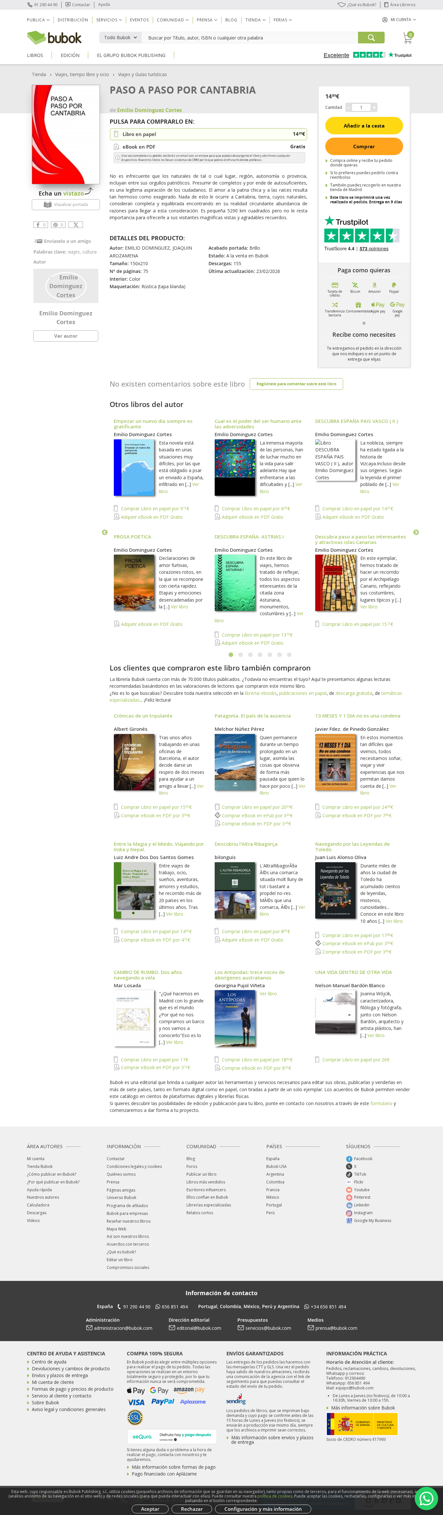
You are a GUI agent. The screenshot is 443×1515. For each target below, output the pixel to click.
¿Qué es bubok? (121, 1252)
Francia (273, 1190)
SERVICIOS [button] (106, 20)
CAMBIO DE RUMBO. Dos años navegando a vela (148, 975)
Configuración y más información (263, 1509)
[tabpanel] (260, 532)
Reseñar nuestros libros (128, 1221)
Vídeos (33, 1220)
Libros (35, 55)
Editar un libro (120, 1259)
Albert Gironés (131, 729)
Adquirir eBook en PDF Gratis (151, 517)
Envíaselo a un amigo (67, 241)
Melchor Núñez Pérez (239, 729)
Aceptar (150, 1509)
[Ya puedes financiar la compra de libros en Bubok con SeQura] (172, 1436)
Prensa (113, 1182)
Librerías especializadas (208, 1205)
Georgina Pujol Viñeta (240, 985)
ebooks (269, 693)
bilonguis (225, 857)
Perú (270, 1212)
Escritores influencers (206, 1190)
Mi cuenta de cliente (53, 1382)
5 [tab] (270, 655)
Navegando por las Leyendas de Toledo (352, 847)
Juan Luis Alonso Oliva (340, 857)
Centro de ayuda (49, 1362)
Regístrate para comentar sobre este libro (296, 384)
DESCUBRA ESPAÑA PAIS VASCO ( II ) (356, 421)
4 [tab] (260, 655)
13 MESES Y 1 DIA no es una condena (358, 715)
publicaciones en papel (303, 693)
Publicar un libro (201, 1174)
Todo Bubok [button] (117, 37)
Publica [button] (36, 20)
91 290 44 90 (45, 4)
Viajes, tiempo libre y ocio (82, 74)
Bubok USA (276, 1166)
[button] (399, 19)
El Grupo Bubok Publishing (131, 55)
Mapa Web (116, 1229)
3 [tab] (250, 655)
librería (252, 693)
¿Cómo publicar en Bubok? (51, 1174)
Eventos (139, 20)
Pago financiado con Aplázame (164, 1474)
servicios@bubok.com (268, 1328)
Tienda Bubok (40, 1166)
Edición (70, 55)
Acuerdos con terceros (128, 1244)
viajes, (75, 252)
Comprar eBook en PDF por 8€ (256, 1068)
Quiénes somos (121, 1174)
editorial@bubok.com (199, 1328)
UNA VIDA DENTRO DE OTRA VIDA (353, 972)
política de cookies (274, 1496)
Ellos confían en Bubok (207, 1197)
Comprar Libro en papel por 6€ (255, 508)
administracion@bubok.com (123, 1328)
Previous (105, 532)
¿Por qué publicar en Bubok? (53, 1182)
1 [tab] (231, 655)
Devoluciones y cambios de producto (71, 1368)
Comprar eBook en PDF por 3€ (155, 815)
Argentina (275, 1174)
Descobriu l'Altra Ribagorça (246, 844)
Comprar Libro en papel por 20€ (257, 807)
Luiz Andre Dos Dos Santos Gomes (154, 857)
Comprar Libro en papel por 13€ (257, 635)
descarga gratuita (354, 693)
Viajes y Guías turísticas (142, 74)
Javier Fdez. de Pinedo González (352, 729)
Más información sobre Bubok (363, 1408)
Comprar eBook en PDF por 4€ (155, 940)
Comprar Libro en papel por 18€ (257, 1060)
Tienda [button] (253, 20)
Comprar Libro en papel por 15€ (357, 624)
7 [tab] (289, 655)
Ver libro (179, 607)
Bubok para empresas (127, 1213)
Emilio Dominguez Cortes (143, 434)
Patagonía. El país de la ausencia (253, 715)
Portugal (274, 1205)
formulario (381, 1103)
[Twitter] (75, 224)
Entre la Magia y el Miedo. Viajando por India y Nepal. (159, 847)
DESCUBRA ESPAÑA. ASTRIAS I (249, 536)
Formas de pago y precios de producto (73, 1389)
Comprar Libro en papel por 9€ (154, 508)
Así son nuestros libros (128, 1236)
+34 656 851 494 (328, 1307)
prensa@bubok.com (336, 1328)
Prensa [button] (205, 20)
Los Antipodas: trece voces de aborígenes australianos (250, 975)
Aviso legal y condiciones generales (69, 1409)
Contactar (81, 4)
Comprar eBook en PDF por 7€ (356, 815)
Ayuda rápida (39, 1190)
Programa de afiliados (127, 1205)
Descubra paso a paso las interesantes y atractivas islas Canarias (360, 539)
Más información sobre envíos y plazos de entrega (272, 1439)
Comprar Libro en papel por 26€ (355, 1060)
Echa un (61, 193)
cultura (89, 252)
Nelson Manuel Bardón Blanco (350, 985)
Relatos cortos (199, 1212)
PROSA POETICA (132, 536)
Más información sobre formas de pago (174, 1467)
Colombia (275, 1182)
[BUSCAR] (371, 37)
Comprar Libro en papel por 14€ (357, 508)
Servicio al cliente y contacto (61, 1396)
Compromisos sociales (128, 1267)
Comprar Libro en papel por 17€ (357, 935)
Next (416, 532)
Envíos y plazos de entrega (60, 1375)
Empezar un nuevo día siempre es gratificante (153, 424)
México (272, 1197)
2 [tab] (241, 655)
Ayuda (104, 4)
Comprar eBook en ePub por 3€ (257, 815)
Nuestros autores (43, 1197)
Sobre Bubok (45, 1402)
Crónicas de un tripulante (143, 715)
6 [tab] (280, 655)
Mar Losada (127, 985)
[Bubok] (54, 37)
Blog (231, 20)
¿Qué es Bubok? (361, 4)
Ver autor (66, 336)
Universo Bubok (121, 1197)
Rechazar (192, 1509)
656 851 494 (175, 1307)
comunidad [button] (170, 20)
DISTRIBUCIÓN (73, 20)
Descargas (36, 1212)
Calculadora (38, 1205)
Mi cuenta (35, 1158)
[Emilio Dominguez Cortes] (66, 285)
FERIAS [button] (280, 20)
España (273, 1158)
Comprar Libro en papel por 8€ (255, 931)
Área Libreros (402, 4)
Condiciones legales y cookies (134, 1166)
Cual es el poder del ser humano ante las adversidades (258, 424)
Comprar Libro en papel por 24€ (357, 807)
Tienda (39, 74)
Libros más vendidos (205, 1182)
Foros (191, 1166)
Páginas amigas (121, 1190)
